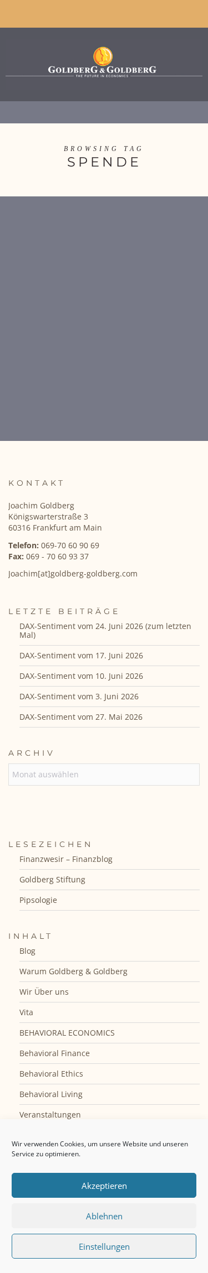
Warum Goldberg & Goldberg (73, 971)
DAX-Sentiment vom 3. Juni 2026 (79, 696)
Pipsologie (38, 900)
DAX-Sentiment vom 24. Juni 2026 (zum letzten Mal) (105, 630)
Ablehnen (104, 1216)
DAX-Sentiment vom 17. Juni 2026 (81, 655)
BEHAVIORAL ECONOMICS (67, 1032)
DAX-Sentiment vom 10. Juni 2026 (81, 676)
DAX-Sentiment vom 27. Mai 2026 (81, 716)
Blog (27, 950)
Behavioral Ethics (51, 1073)
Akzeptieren (104, 1185)
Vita (26, 1012)
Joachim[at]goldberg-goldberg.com (73, 573)
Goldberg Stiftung (52, 879)
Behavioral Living (51, 1094)
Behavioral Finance (54, 1053)
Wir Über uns (44, 991)
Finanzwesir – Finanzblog (66, 859)
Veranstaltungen (50, 1114)
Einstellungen (104, 1246)
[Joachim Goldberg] (104, 61)
